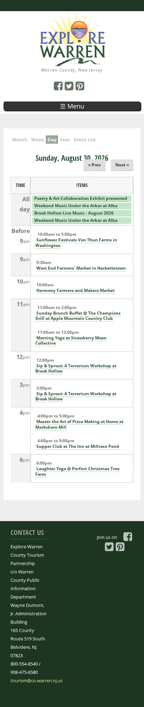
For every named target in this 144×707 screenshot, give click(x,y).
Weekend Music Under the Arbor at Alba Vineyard (75, 209)
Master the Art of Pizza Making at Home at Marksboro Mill (79, 424)
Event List (85, 139)
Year (65, 139)
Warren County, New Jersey (72, 70)
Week (37, 139)
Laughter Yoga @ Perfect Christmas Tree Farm (77, 471)
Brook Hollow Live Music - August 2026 (74, 213)
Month (20, 139)
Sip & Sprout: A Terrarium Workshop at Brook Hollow (75, 368)
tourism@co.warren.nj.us (36, 680)
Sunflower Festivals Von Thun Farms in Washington (76, 242)
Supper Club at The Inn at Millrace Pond (77, 446)
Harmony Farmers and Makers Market (75, 290)
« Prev (94, 165)
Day (53, 139)
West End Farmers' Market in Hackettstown (81, 268)
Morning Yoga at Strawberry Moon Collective (71, 340)
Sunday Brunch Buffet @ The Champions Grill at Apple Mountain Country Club (78, 316)
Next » (122, 165)
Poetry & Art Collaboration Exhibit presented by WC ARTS (80, 201)
